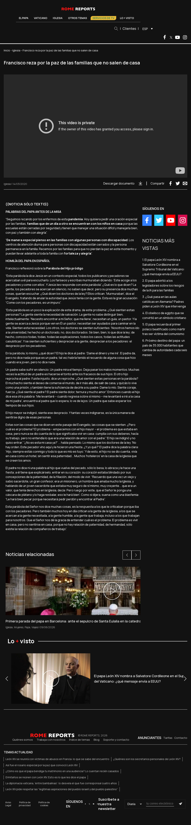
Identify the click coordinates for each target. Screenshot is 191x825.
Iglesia (57, 18)
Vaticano (40, 18)
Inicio (7, 50)
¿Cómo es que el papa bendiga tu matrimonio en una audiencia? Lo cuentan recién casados (62, 771)
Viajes (35, 627)
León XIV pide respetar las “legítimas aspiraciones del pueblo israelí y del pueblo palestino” (62, 789)
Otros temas (77, 18)
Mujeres (18, 627)
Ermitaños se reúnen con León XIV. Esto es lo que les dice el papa (46, 777)
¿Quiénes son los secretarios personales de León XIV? (147, 759)
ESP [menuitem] (145, 29)
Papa (27, 627)
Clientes (129, 28)
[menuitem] (147, 28)
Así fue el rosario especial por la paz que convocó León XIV (42, 765)
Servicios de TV (103, 18)
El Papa (23, 18)
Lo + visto (127, 18)
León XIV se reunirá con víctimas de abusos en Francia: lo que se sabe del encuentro (57, 759)
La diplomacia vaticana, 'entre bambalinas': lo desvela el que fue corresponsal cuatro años (61, 783)
